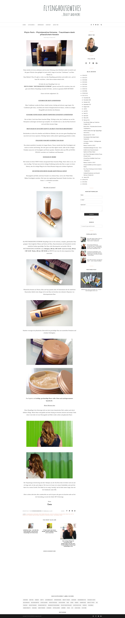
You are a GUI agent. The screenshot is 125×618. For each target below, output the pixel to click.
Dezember (86, 97)
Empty (42, 599)
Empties (31, 599)
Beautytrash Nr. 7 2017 (89, 134)
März (85, 117)
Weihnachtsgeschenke (53, 605)
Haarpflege (83, 602)
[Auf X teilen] (69, 511)
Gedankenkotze (82, 599)
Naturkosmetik (35, 602)
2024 (83, 80)
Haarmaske (30, 514)
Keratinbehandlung (44, 514)
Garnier (63, 607)
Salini (40, 616)
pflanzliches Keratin (64, 514)
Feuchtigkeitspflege (66, 605)
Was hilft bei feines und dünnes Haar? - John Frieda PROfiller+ (94, 260)
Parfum (85, 605)
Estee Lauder (44, 602)
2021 (83, 86)
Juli (84, 108)
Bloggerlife (26, 602)
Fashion (25, 605)
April (85, 115)
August (85, 106)
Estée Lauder (56, 607)
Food (68, 607)
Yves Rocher (62, 602)
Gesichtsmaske (32, 605)
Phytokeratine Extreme (32, 515)
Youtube (84, 607)
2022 (83, 84)
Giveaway (49, 607)
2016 (83, 179)
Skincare (25, 599)
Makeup (37, 599)
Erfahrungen (57, 599)
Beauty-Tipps (91, 602)
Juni (84, 111)
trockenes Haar (57, 515)
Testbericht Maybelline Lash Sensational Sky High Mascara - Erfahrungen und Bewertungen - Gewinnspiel (94, 253)
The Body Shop (91, 599)
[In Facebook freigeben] (67, 511)
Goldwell (90, 605)
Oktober (86, 102)
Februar (85, 120)
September (86, 104)
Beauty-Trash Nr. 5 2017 (89, 162)
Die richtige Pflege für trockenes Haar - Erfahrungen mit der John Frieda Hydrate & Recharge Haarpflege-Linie (94, 246)
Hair (68, 602)
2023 (83, 82)
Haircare (35, 514)
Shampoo (42, 515)
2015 (83, 181)
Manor (76, 602)
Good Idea (77, 607)
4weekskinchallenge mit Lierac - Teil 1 (93, 147)
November (86, 100)
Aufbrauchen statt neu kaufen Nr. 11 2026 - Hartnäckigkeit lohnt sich (91, 290)
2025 (83, 77)
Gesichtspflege (53, 602)
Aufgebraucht (49, 599)
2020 (83, 88)
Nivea (72, 602)
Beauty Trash (66, 599)
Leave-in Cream (54, 514)
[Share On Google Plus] (75, 511)
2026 (83, 75)
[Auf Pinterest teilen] (72, 511)
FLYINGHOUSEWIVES (30, 616)
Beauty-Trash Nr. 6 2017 (89, 145)
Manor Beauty (27, 607)
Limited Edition (77, 605)
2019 (83, 91)
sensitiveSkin (41, 607)
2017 (83, 95)
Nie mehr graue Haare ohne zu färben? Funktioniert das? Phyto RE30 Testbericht (94, 239)
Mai (84, 113)
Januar (85, 177)
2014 (83, 184)
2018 (83, 93)
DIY (72, 607)
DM (97, 602)
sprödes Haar (49, 515)
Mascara (34, 607)
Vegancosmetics (42, 605)
